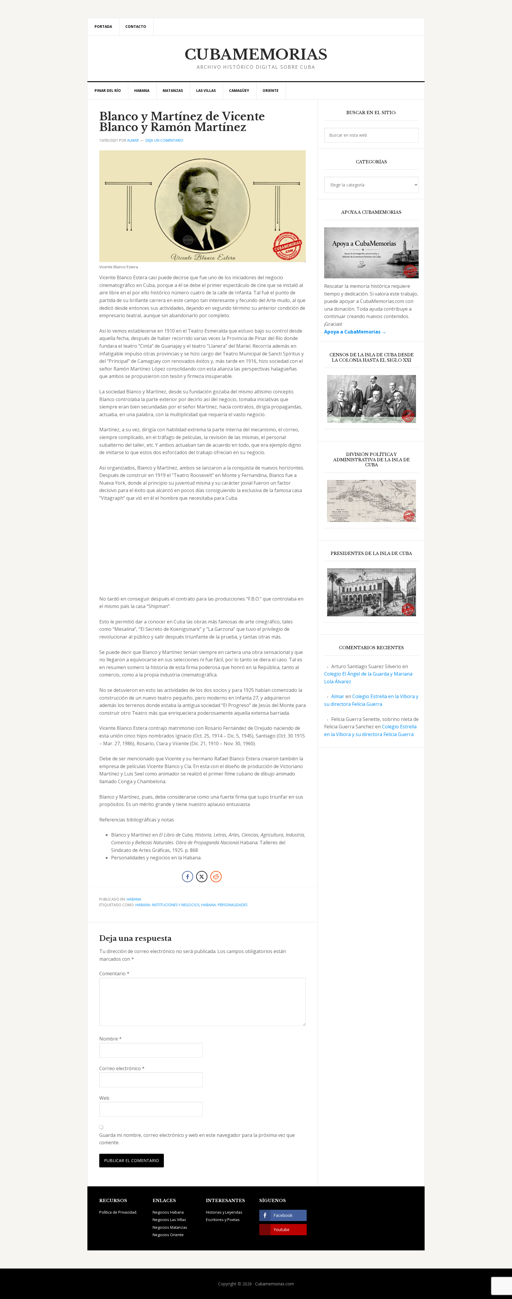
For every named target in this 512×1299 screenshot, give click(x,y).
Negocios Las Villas (169, 1219)
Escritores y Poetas (223, 1219)
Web (104, 1098)
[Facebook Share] (187, 876)
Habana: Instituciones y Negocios (167, 904)
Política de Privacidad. (118, 1212)
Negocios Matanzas (170, 1227)
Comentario (114, 973)
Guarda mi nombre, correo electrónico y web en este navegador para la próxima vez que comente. (197, 1139)
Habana (134, 899)
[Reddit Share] (216, 876)
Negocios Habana (168, 1212)
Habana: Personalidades (224, 904)
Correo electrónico (122, 1068)
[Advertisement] (202, 551)
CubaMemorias (256, 54)
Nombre (110, 1038)
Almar (337, 696)
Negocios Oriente (168, 1234)
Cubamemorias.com (274, 1284)
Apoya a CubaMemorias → (355, 331)
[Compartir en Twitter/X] (201, 876)
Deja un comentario (164, 140)
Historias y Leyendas (224, 1212)
